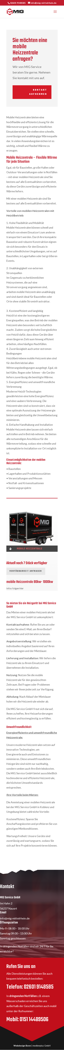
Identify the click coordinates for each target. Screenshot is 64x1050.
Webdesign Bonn (22, 1045)
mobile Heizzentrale (29, 549)
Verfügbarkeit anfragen (26, 571)
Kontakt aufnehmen (38, 92)
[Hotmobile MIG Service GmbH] (32, 528)
